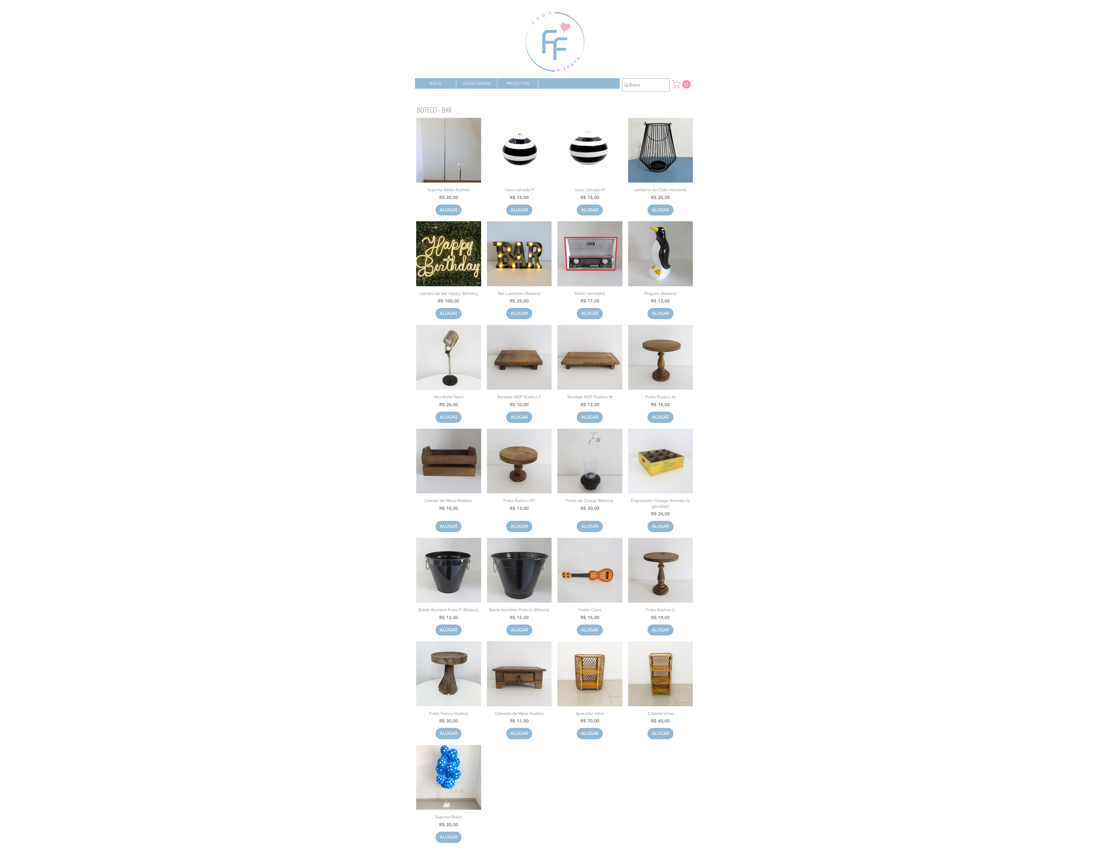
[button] (517, 83)
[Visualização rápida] (448, 150)
